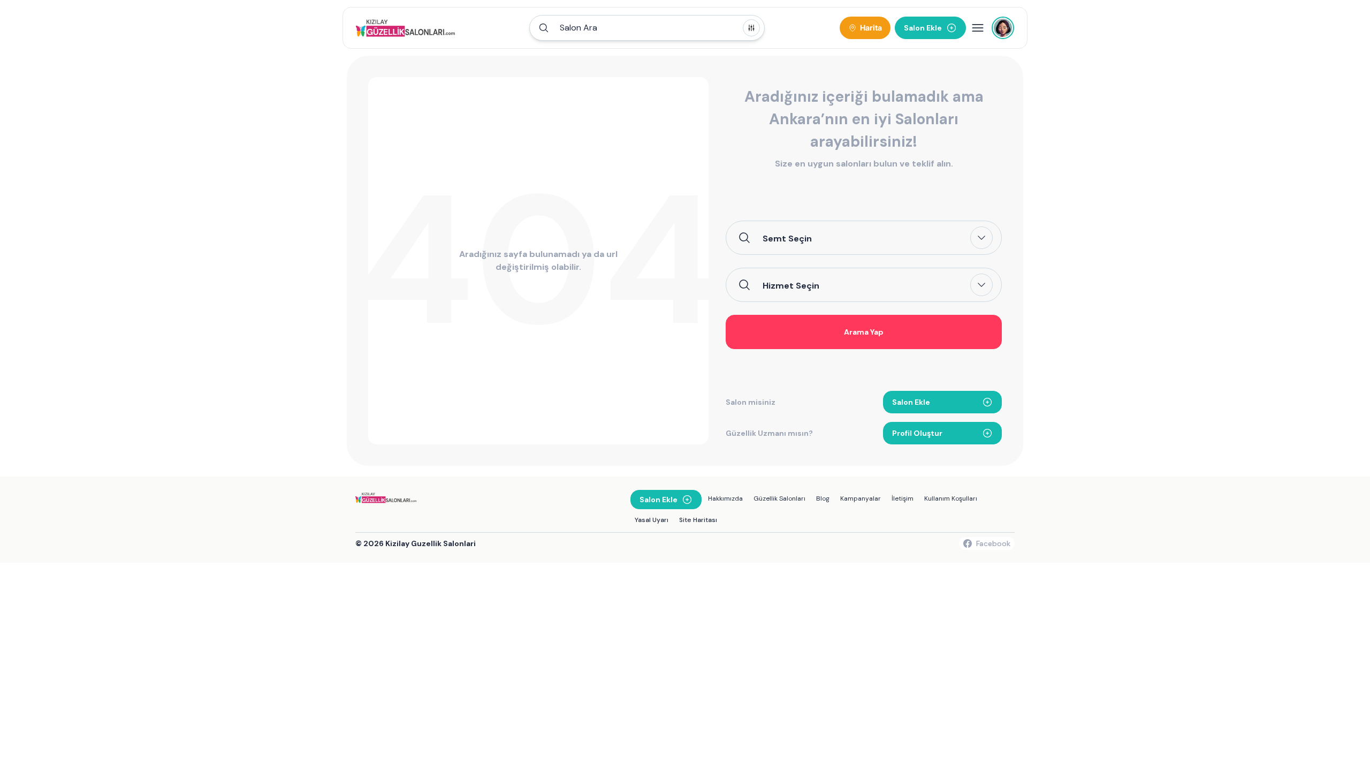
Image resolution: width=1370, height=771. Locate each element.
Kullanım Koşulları (950, 498)
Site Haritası (698, 520)
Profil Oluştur (917, 433)
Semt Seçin (787, 238)
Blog (822, 498)
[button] (647, 28)
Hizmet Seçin (791, 285)
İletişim (903, 498)
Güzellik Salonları (779, 498)
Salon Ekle (911, 402)
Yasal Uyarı (651, 520)
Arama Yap (864, 332)
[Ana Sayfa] (407, 28)
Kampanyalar (860, 498)
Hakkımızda (725, 498)
